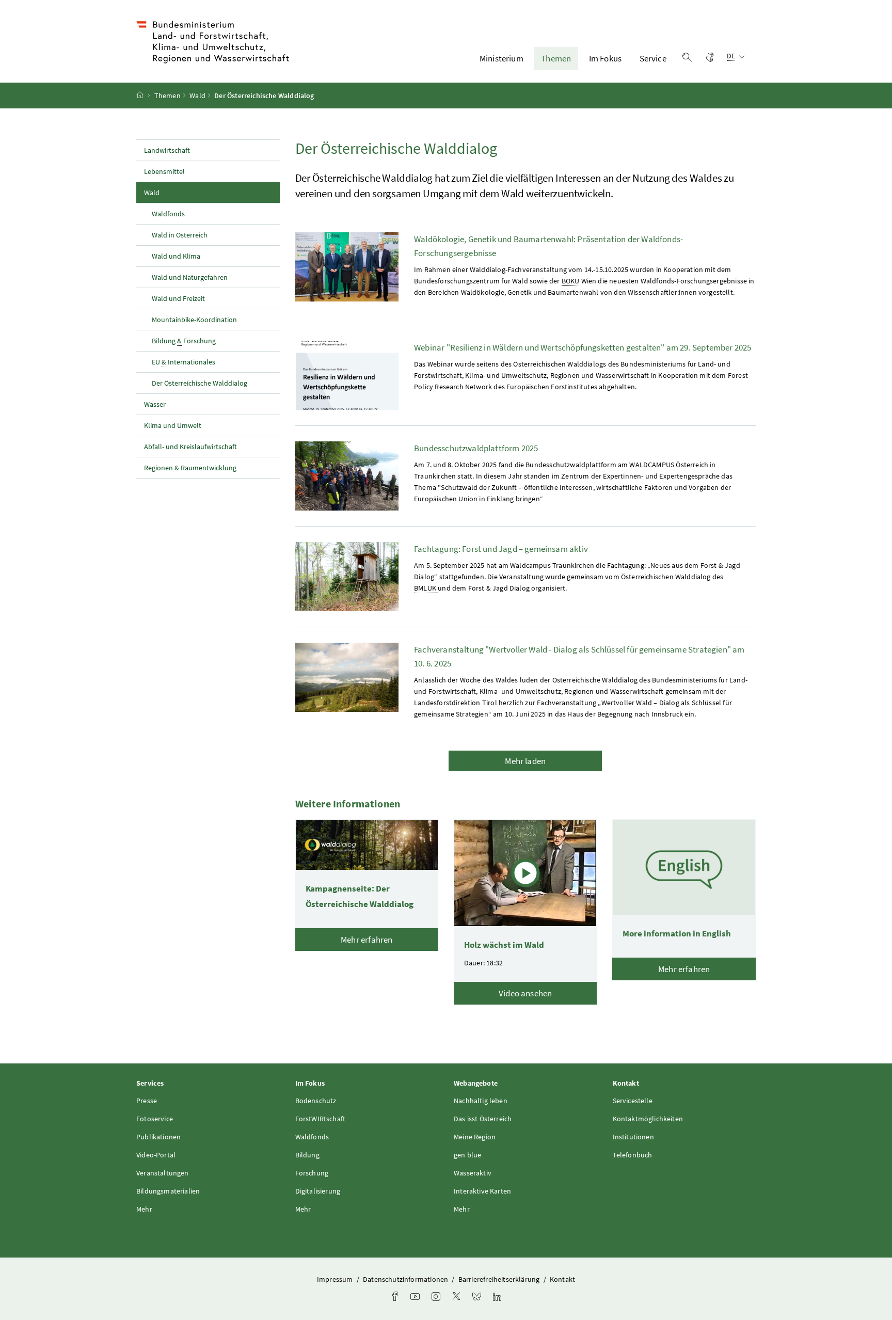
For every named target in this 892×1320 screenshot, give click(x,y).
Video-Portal (156, 1154)
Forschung (312, 1173)
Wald (197, 95)
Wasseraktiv (472, 1173)
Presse (146, 1100)
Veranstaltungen (162, 1173)
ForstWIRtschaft (320, 1118)
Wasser (155, 404)
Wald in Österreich (180, 235)
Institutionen (633, 1136)
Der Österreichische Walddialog (199, 383)
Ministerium (501, 58)
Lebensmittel (164, 171)
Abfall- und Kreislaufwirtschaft (191, 446)
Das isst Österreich (483, 1118)
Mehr (144, 1209)
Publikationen (158, 1136)
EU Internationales (183, 362)
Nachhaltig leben (480, 1100)
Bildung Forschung (184, 340)
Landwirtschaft (167, 150)
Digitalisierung (318, 1191)
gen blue (467, 1154)
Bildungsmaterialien (168, 1191)
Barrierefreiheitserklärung (499, 1279)
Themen (556, 58)
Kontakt (562, 1279)
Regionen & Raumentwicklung (190, 467)
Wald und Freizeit (178, 298)
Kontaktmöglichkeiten (648, 1118)
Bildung (307, 1154)
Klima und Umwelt (172, 425)
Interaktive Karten (482, 1191)
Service (653, 58)
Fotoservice (154, 1118)
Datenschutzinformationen (406, 1279)
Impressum (336, 1279)
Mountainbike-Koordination (194, 319)
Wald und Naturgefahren (190, 277)
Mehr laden (525, 761)
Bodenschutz (316, 1100)
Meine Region (475, 1136)
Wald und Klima (176, 256)
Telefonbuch (632, 1154)
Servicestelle (632, 1100)
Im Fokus (605, 58)
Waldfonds (168, 213)
